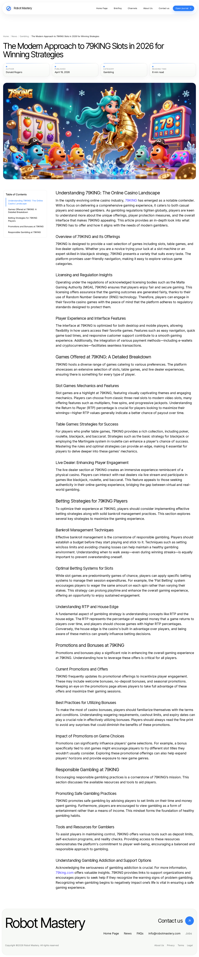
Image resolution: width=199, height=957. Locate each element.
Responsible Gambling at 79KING (24, 232)
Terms (181, 945)
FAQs (140, 933)
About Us (159, 945)
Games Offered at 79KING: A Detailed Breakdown (22, 211)
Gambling (24, 36)
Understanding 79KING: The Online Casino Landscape (25, 202)
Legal (190, 945)
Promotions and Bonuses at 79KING (26, 226)
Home (6, 36)
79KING (131, 200)
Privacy (171, 945)
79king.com (65, 873)
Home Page (111, 933)
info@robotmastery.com (164, 933)
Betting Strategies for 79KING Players (22, 219)
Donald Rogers (14, 72)
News (14, 36)
